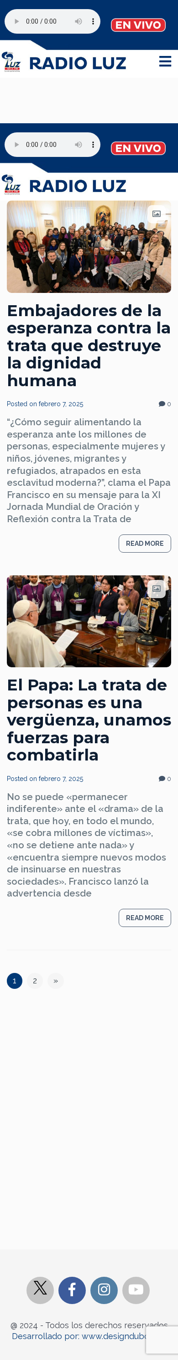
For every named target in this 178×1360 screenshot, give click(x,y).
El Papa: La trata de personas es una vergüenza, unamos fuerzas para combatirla (89, 720)
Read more (145, 543)
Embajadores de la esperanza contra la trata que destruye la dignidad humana (89, 345)
